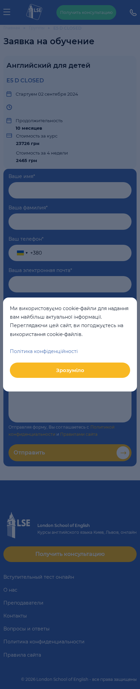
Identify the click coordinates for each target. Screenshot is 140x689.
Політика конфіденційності (44, 351)
